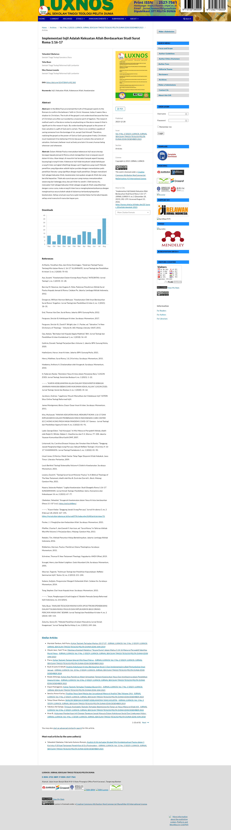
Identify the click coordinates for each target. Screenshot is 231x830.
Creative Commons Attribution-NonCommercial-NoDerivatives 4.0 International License (131, 175)
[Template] (167, 160)
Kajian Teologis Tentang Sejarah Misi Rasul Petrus (73, 660)
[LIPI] (77, 790)
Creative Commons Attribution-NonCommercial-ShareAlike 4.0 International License (111, 804)
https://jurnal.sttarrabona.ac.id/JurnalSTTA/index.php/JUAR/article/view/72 (73, 516)
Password (161, 120)
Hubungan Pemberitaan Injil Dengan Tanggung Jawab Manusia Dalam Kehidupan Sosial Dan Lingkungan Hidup (100, 713)
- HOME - (42, 19)
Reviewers (163, 74)
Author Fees (164, 64)
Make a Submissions (167, 85)
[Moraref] (116, 790)
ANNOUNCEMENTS (97, 19)
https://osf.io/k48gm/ (67, 503)
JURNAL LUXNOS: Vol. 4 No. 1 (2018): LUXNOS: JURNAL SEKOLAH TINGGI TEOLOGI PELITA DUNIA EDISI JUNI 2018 (96, 717)
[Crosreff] (63, 790)
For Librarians (162, 319)
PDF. (121, 109)
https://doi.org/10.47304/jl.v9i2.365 (61, 82)
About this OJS (165, 95)
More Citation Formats (126, 212)
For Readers (161, 311)
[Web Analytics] (162, 288)
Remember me (165, 127)
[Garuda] (48, 790)
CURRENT (54, 19)
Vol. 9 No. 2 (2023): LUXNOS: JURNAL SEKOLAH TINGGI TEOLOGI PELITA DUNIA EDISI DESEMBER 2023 (101, 27)
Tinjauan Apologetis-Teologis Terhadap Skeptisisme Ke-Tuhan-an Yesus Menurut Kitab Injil (101, 707)
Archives (53, 27)
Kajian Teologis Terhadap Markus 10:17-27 (89, 643)
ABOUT (133, 19)
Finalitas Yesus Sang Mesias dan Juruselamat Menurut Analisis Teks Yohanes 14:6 (99, 693)
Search (188, 19)
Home (44, 27)
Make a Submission (166, 31)
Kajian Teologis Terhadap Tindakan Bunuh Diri (82, 687)
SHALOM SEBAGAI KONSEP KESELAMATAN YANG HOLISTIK (91, 700)
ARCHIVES (67, 19)
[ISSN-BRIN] (177, 191)
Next (144, 722)
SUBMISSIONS (118, 19)
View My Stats (173, 288)
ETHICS (79, 19)
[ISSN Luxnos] (89, 790)
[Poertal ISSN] (102, 790)
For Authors (161, 315)
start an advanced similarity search (67, 728)
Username (161, 114)
